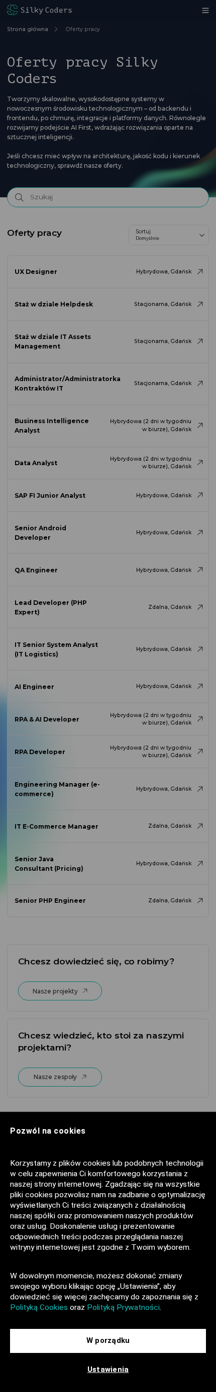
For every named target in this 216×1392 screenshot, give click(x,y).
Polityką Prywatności (123, 1307)
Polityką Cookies (39, 1307)
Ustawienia (108, 1369)
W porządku (108, 1340)
